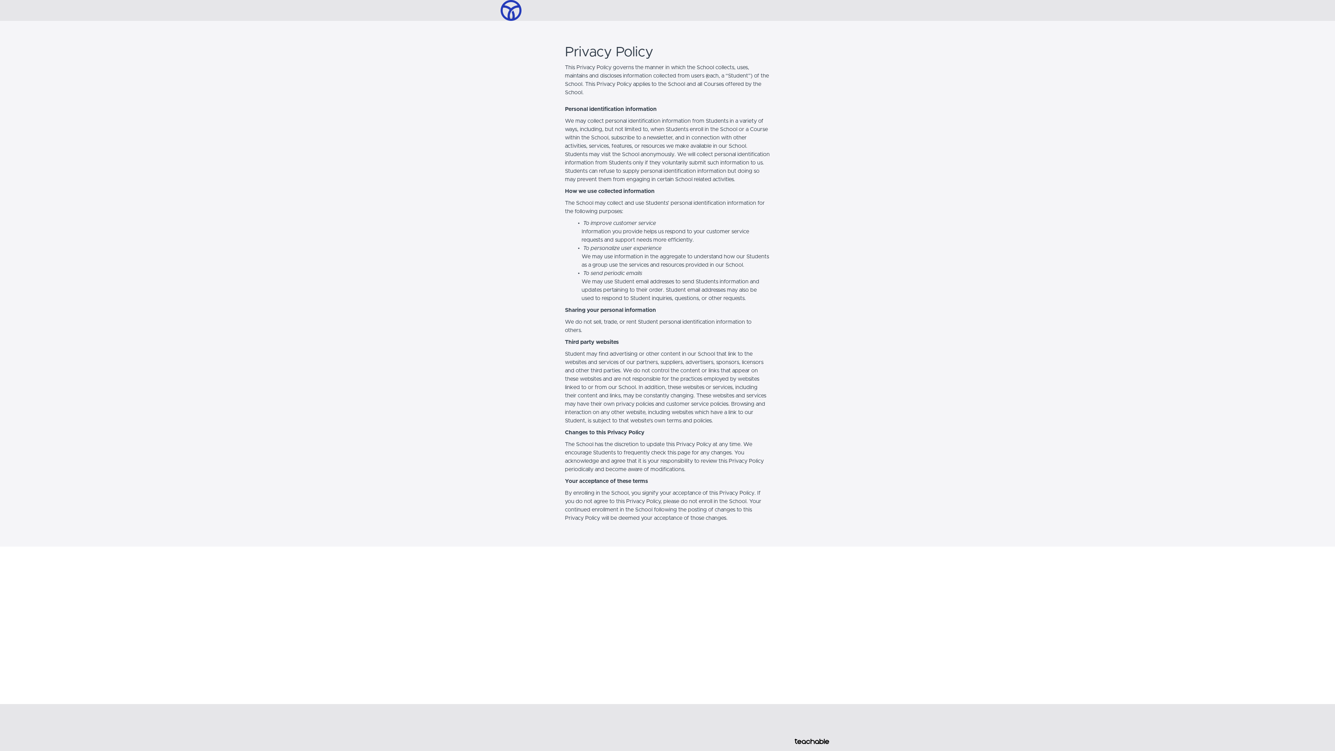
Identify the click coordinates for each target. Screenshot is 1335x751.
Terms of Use (809, 714)
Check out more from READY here (539, 721)
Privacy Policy (810, 721)
